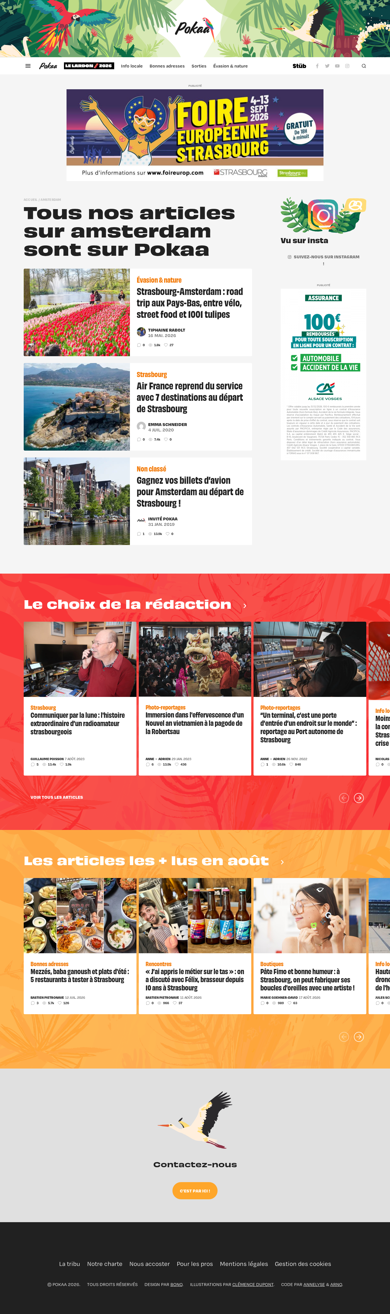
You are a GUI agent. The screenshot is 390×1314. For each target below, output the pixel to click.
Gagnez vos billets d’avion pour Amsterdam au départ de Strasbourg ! (190, 490)
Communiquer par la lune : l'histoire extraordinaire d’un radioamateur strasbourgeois (78, 723)
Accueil (31, 199)
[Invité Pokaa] (141, 520)
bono (176, 1284)
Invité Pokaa (163, 519)
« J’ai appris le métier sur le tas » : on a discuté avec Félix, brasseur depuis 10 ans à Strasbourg (195, 979)
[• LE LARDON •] (89, 66)
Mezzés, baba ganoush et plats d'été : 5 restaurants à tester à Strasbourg (80, 975)
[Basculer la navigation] (28, 65)
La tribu (69, 1263)
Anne (150, 759)
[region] (175, 66)
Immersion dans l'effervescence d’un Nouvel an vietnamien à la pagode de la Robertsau (195, 723)
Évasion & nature (230, 66)
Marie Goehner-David (279, 997)
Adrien (164, 759)
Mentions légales (244, 1263)
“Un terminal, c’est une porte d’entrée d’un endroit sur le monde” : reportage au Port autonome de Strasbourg (308, 727)
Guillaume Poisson (47, 759)
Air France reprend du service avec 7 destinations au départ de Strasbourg (190, 396)
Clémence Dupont (253, 1284)
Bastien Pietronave (47, 997)
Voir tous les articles (57, 797)
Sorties (199, 66)
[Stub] (299, 66)
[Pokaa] (195, 28)
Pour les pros (195, 1263)
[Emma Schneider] (141, 426)
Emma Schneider (167, 424)
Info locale (132, 66)
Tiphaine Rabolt (166, 330)
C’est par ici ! (195, 1191)
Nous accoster (149, 1263)
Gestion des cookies (303, 1263)
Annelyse (314, 1284)
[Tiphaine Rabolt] (141, 331)
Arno (336, 1284)
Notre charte (104, 1263)
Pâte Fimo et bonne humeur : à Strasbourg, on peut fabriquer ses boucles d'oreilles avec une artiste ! (307, 979)
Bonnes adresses (167, 66)
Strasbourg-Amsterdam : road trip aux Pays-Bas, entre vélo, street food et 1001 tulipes (190, 302)
